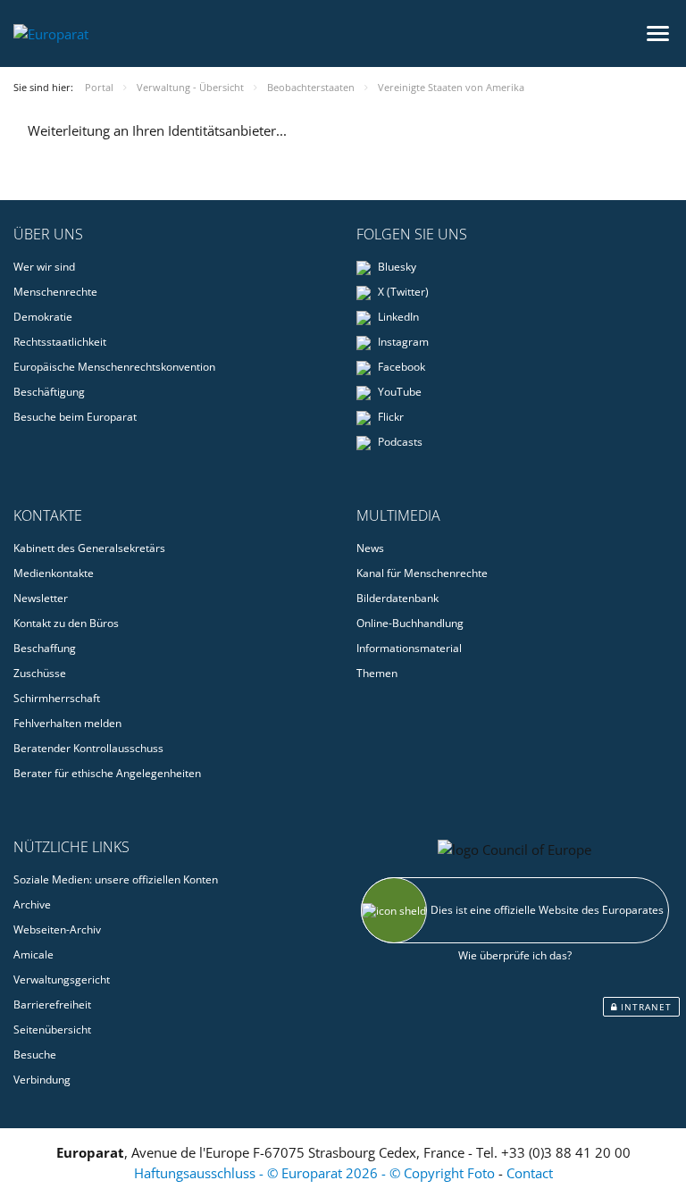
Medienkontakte (53, 573)
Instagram (402, 341)
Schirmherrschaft (56, 698)
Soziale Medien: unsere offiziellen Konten (115, 879)
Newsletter (40, 598)
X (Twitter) (402, 291)
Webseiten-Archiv (57, 929)
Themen (376, 673)
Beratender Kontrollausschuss (88, 748)
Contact (529, 1173)
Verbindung (42, 1079)
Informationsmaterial (409, 648)
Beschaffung (44, 648)
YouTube (398, 391)
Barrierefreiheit (52, 1004)
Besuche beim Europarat (75, 416)
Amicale (33, 954)
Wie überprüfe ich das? (515, 955)
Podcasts (398, 441)
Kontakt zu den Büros (66, 623)
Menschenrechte (55, 291)
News (370, 548)
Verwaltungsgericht (61, 979)
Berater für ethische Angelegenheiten (107, 773)
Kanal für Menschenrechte (422, 573)
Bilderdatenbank (397, 598)
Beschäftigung (49, 391)
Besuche (34, 1054)
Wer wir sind (44, 266)
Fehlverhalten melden (67, 723)
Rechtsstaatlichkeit (59, 341)
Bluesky (395, 266)
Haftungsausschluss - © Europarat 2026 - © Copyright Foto (316, 1173)
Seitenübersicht (52, 1029)
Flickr (389, 416)
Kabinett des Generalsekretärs (89, 548)
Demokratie (42, 316)
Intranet (644, 1006)
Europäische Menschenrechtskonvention (114, 366)
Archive (32, 904)
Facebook (400, 366)
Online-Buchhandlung (410, 623)
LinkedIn (397, 316)
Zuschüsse (39, 673)
